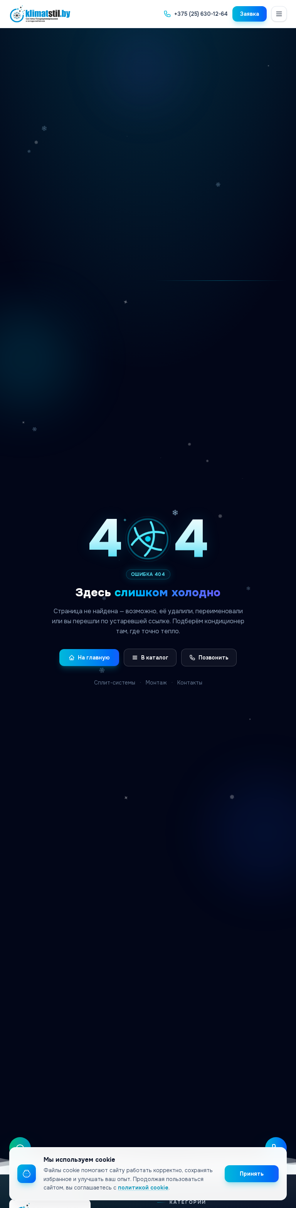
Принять (252, 1173)
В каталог (154, 657)
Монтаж (156, 682)
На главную (94, 657)
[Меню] (279, 14)
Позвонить (213, 657)
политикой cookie (143, 1187)
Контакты (189, 682)
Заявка (249, 13)
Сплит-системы (114, 682)
